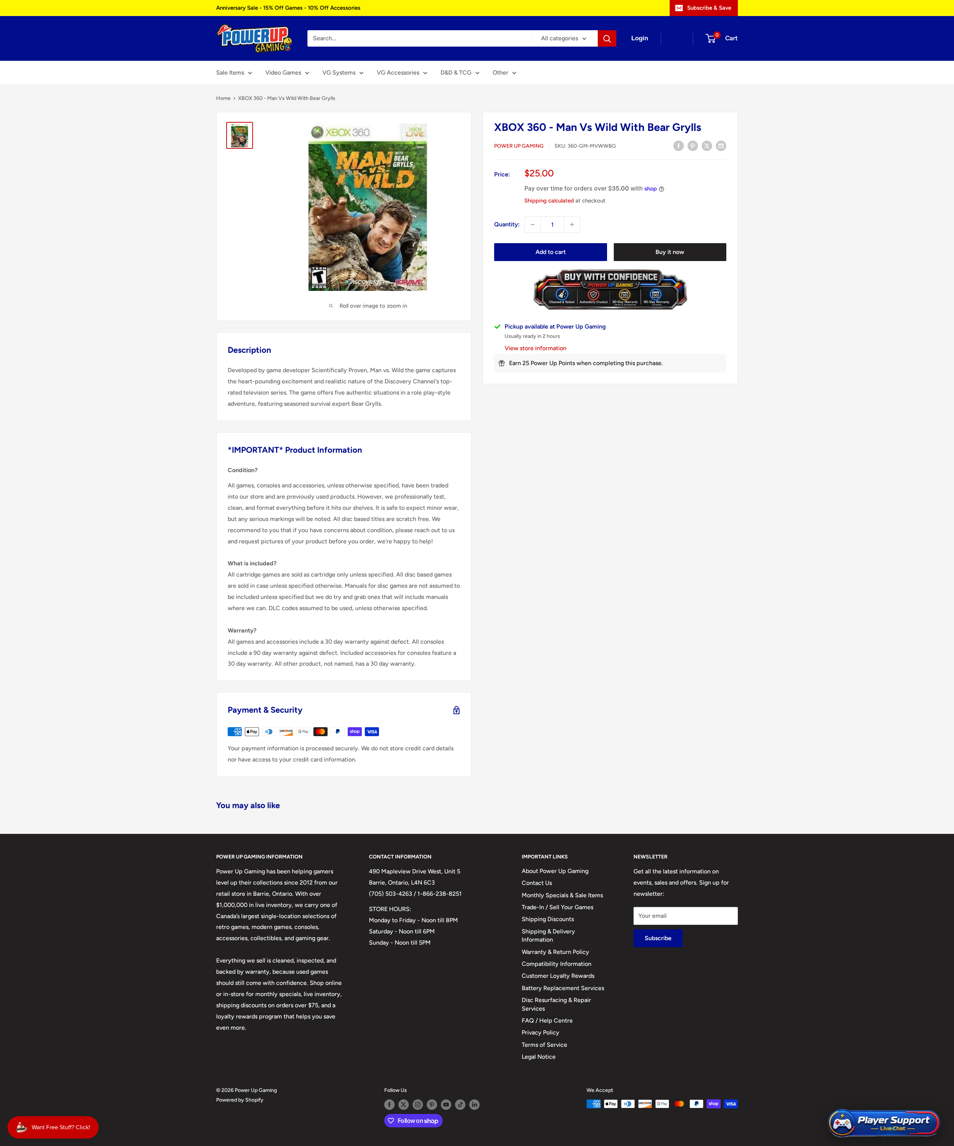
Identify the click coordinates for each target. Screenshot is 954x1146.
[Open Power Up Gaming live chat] (884, 1123)
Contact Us (537, 882)
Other (500, 72)
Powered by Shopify (239, 1100)
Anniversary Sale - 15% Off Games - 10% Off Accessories (288, 7)
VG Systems (339, 72)
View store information (535, 348)
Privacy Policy (540, 1032)
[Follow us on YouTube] (446, 1104)
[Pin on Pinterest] (693, 145)
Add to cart (551, 251)
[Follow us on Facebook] (389, 1104)
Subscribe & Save (709, 7)
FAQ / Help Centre (547, 1020)
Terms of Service (544, 1044)
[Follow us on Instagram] (418, 1104)
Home (223, 98)
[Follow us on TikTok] (460, 1104)
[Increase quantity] (572, 224)
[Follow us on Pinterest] (432, 1104)
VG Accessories (398, 72)
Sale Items (230, 72)
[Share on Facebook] (678, 145)
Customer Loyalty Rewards (558, 975)
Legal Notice (539, 1056)
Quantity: (507, 224)
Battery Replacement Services (563, 988)
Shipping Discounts (548, 919)
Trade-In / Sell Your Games (557, 907)
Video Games (283, 72)
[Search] (607, 38)
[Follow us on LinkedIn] (474, 1104)
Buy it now (670, 251)
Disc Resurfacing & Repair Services (556, 1004)
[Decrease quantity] (532, 224)
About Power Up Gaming (555, 871)
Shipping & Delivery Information (548, 935)
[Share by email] (721, 145)
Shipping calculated (549, 200)
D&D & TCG (455, 72)
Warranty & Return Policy (555, 951)
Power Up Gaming (519, 146)
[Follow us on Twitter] (403, 1104)
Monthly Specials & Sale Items (562, 895)
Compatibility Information (556, 963)
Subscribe (658, 938)
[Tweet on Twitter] (707, 145)
